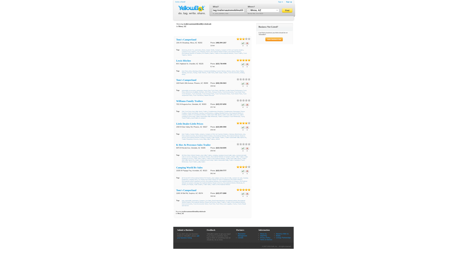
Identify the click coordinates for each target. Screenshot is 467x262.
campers (202, 134)
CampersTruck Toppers (189, 51)
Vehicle (218, 139)
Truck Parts (219, 204)
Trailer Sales (197, 158)
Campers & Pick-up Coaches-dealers (232, 50)
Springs (184, 72)
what (215, 7)
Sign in (280, 2)
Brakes (201, 71)
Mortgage (194, 157)
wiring (183, 74)
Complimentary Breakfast (215, 111)
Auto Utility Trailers (206, 155)
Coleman (231, 134)
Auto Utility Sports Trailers (199, 111)
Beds (203, 50)
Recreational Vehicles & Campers (192, 53)
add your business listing (188, 237)
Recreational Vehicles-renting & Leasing (198, 137)
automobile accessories (189, 90)
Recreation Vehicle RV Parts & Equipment (217, 179)
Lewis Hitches (183, 60)
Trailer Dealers (198, 184)
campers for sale (237, 178)
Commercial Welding (210, 71)
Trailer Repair (215, 137)
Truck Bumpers (186, 93)
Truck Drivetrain (196, 93)
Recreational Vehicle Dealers (219, 51)
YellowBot (191, 10)
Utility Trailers (211, 139)
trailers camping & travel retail (204, 160)
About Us (263, 234)
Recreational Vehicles (234, 51)
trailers (212, 53)
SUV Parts (208, 92)
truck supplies (228, 204)
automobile (188, 200)
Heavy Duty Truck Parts (211, 90)
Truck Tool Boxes (198, 95)
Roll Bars (201, 92)
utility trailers (201, 162)
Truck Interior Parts (236, 93)
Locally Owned (230, 90)
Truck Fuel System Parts (222, 93)
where (251, 7)
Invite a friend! (180, 2)
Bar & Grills (228, 178)
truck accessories (187, 204)
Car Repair (201, 179)
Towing (195, 72)
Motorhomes (238, 134)
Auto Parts (185, 71)
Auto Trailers (185, 134)
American (184, 50)
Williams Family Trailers (189, 101)
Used (200, 139)
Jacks (233, 71)
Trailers (225, 72)
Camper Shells (210, 50)
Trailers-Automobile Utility (220, 160)
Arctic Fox (191, 50)
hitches (229, 71)
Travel (242, 116)
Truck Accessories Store (200, 204)
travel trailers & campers (198, 118)
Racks (208, 51)
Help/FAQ (263, 236)
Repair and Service (210, 202)
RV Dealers (205, 53)
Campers (218, 50)
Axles (190, 71)
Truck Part (212, 204)
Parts (237, 71)
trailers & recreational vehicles (197, 114)
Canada (240, 238)
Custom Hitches (221, 71)
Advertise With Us (282, 234)
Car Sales (208, 200)
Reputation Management (242, 235)
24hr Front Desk (187, 111)
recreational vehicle (231, 200)
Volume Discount (209, 95)
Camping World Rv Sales (189, 167)
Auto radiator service (218, 178)
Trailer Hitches (202, 72)
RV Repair (190, 184)
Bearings (195, 71)
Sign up (289, 2)
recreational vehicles (204, 157)
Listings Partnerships (283, 238)
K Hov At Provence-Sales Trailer (193, 144)
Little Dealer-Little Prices (189, 123)
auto (183, 200)
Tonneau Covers (217, 92)
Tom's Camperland (186, 39)
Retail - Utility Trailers (237, 157)
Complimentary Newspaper (232, 111)
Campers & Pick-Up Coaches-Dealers (216, 134)
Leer (198, 51)
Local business (208, 113)
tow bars (189, 72)
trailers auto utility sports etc (230, 114)
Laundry (201, 113)
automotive (198, 50)
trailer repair (218, 72)
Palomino (202, 51)
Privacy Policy (265, 238)
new (244, 134)
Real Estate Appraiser (218, 200)
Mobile (278, 236)
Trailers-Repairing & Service (190, 139)
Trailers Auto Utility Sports (214, 114)
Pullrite (242, 71)
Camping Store (193, 179)
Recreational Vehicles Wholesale (232, 183)
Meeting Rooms (224, 113)
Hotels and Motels (193, 113)
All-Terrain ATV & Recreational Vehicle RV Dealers (196, 178)
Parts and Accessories (188, 136)
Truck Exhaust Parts (208, 93)
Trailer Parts (210, 72)
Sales (218, 202)
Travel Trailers (238, 53)
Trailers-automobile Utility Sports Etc (235, 137)
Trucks (235, 204)
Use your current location (249, 10)
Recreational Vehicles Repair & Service (211, 183)
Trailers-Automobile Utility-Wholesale (206, 116)
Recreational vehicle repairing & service (193, 181)
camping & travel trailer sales (226, 155)
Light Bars (222, 90)
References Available (192, 92)
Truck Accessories (233, 72)
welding (242, 72)
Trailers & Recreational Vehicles (224, 53)
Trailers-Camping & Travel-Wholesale (229, 116)
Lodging (216, 113)
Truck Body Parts (239, 92)
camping (215, 155)
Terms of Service (266, 240)
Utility (204, 139)
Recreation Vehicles (236, 179)
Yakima (189, 55)
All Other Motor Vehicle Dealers (191, 155)
